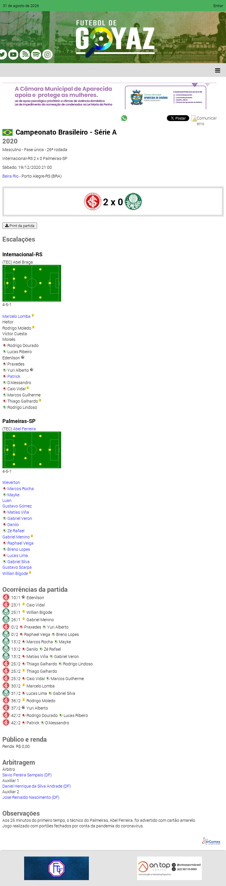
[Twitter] (34, 54)
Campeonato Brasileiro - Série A (66, 132)
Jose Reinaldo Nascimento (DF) (30, 797)
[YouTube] (45, 54)
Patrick (13, 376)
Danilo (13, 524)
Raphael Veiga (20, 543)
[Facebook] (23, 54)
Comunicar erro (207, 118)
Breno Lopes (18, 549)
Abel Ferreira (24, 429)
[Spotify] (56, 54)
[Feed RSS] (67, 54)
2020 (10, 141)
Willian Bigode (15, 573)
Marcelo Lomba (16, 316)
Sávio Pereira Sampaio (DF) (26, 775)
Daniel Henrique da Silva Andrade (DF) (36, 786)
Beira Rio (10, 176)
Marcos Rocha (20, 488)
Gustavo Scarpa (17, 567)
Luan (6, 500)
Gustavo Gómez (17, 506)
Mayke (13, 494)
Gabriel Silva (18, 561)
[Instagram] (78, 54)
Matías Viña (18, 512)
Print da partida (21, 225)
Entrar (218, 5)
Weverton (11, 482)
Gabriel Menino (16, 537)
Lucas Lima (17, 555)
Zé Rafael (15, 530)
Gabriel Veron (19, 518)
